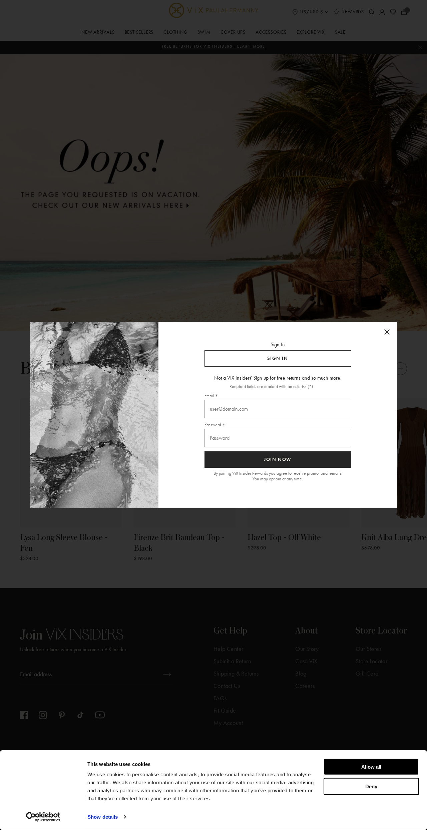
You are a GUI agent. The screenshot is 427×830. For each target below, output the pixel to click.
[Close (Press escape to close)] (387, 332)
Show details (102, 817)
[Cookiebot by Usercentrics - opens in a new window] (43, 817)
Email (209, 395)
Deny (371, 786)
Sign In (277, 358)
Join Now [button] (278, 459)
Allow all (371, 767)
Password (212, 424)
